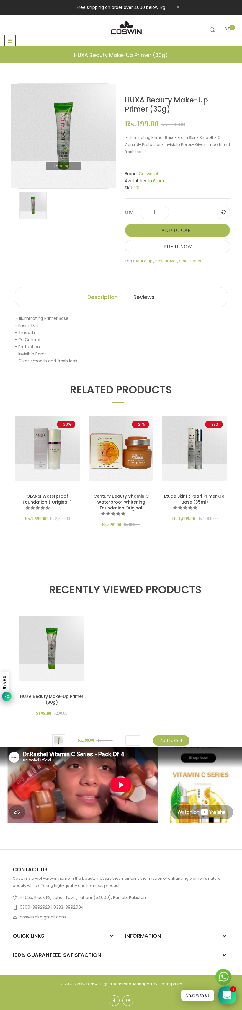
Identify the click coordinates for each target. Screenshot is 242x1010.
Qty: (129, 212)
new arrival (165, 261)
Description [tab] (102, 297)
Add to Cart (177, 230)
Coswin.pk (149, 174)
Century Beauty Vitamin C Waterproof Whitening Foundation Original (121, 502)
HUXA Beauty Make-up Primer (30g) (52, 699)
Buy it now (177, 246)
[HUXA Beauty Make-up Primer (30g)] (33, 205)
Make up (144, 261)
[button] (38, 508)
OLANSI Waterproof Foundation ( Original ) (47, 499)
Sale (183, 261)
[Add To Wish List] (223, 212)
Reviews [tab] (144, 297)
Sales (195, 261)
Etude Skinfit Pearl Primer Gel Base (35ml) (194, 499)
